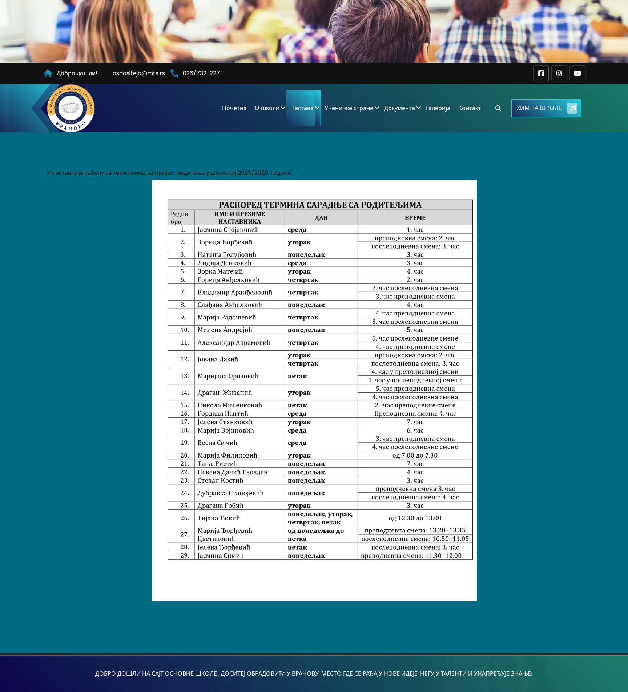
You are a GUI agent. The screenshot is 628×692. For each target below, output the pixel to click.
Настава (302, 108)
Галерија (438, 108)
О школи (267, 108)
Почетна (234, 108)
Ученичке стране (349, 108)
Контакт (469, 108)
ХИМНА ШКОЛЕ (539, 108)
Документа (399, 108)
